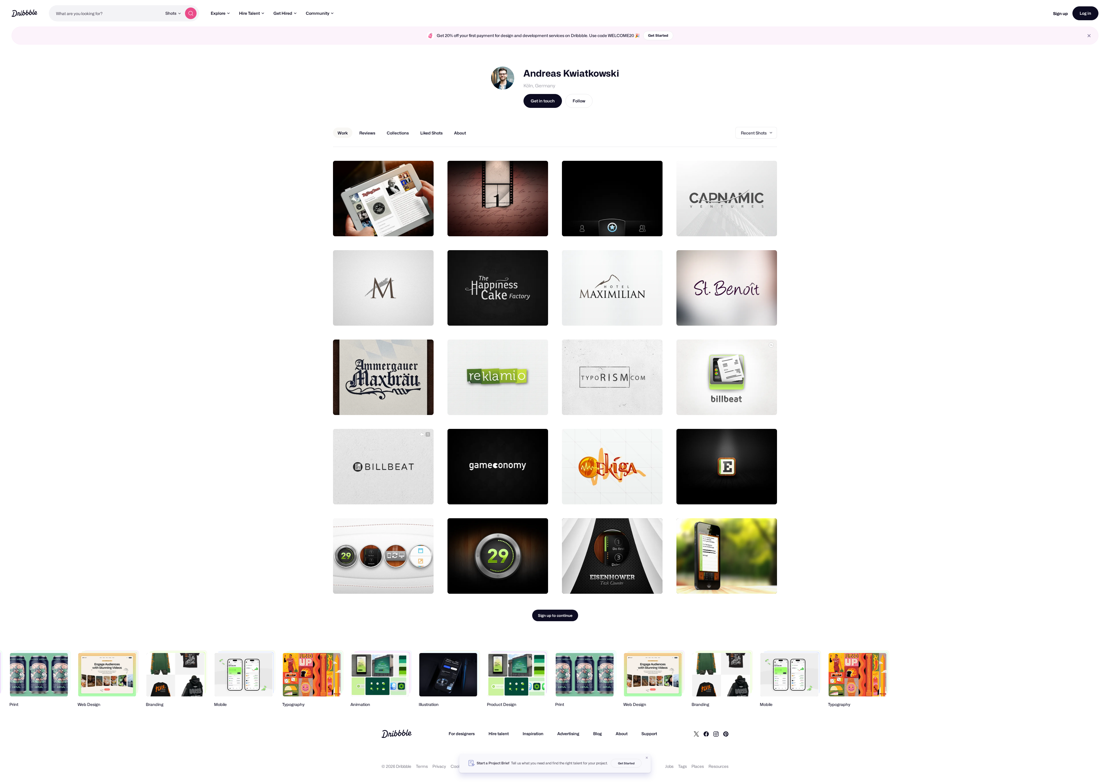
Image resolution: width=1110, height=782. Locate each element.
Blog (597, 733)
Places (697, 766)
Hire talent (499, 733)
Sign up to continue (555, 615)
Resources (718, 766)
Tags (682, 766)
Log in (1085, 13)
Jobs (669, 766)
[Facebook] (706, 733)
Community (317, 13)
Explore (218, 13)
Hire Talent (249, 13)
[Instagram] (716, 733)
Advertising (568, 733)
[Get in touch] (400, 225)
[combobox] (105, 13)
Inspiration (533, 733)
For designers (462, 733)
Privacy (439, 766)
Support (649, 733)
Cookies (458, 766)
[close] (1089, 35)
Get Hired (282, 13)
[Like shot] (423, 225)
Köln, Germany (539, 85)
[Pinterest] (725, 733)
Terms (422, 766)
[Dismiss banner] (647, 758)
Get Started (658, 35)
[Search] (191, 13)
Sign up (1060, 13)
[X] (696, 733)
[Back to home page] (24, 13)
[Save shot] (411, 225)
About (622, 733)
